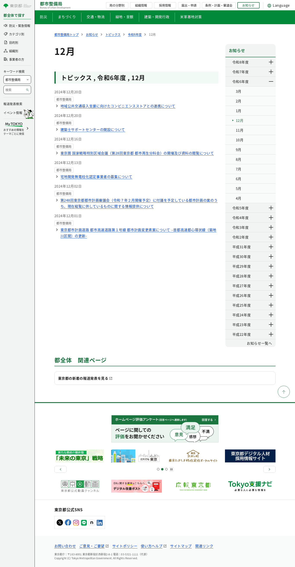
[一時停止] (171, 469)
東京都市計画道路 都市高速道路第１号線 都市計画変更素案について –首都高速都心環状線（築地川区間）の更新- (138, 232)
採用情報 (165, 5)
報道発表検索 (12, 104)
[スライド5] (162, 469)
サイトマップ (181, 545)
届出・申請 (189, 5)
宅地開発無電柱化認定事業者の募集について (96, 176)
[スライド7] (166, 469)
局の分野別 (117, 5)
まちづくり (67, 16)
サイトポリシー (124, 545)
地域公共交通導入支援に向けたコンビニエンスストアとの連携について (117, 105)
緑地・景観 (124, 16)
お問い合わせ (65, 545)
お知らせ (248, 5)
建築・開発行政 (156, 16)
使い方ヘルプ (151, 545)
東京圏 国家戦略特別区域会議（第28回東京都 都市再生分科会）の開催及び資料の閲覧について (137, 153)
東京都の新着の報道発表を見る (83, 378)
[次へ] (269, 469)
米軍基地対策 (191, 16)
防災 (43, 16)
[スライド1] (158, 469)
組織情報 (141, 5)
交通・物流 (96, 16)
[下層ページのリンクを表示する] (271, 62)
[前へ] (60, 469)
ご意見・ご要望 (91, 545)
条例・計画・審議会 (218, 5)
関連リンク (204, 545)
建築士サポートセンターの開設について (92, 129)
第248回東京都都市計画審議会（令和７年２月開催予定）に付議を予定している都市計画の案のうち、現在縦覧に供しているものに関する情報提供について (139, 203)
